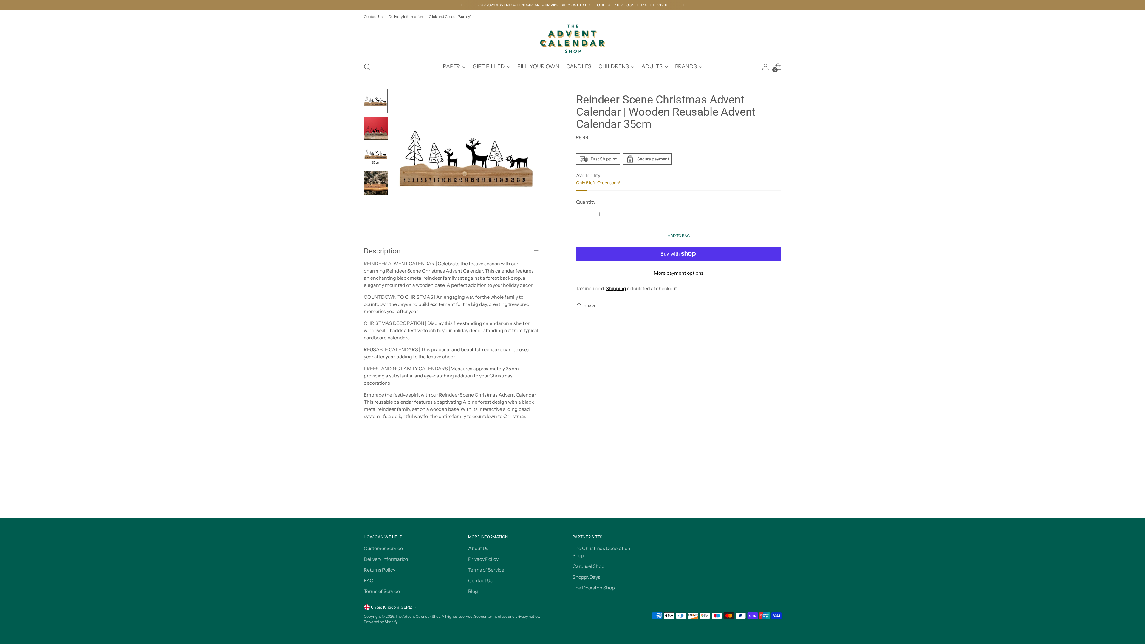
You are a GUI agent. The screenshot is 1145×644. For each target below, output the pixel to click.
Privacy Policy (483, 559)
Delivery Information (386, 559)
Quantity (585, 202)
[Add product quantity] (599, 214)
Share (590, 306)
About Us (478, 548)
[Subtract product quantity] (581, 214)
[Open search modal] (367, 67)
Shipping (616, 288)
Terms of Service (382, 591)
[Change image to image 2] (376, 128)
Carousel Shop (588, 566)
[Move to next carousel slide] (776, 481)
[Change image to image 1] (376, 101)
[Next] (683, 5)
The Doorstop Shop (593, 588)
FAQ (369, 580)
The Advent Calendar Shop (417, 616)
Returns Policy (379, 570)
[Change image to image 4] (376, 183)
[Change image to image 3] (376, 156)
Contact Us (480, 580)
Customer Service (383, 548)
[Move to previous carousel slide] (762, 481)
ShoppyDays (586, 577)
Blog (473, 591)
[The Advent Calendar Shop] (572, 39)
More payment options (678, 273)
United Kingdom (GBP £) (391, 607)
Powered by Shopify (381, 622)
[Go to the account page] (765, 67)
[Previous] (461, 5)
